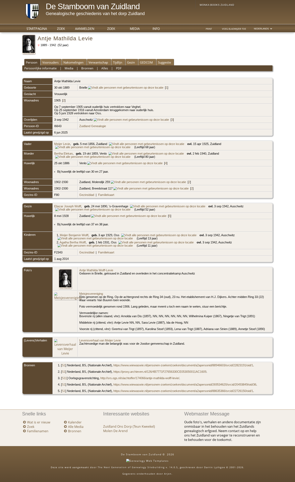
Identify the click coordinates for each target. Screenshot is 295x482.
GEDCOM (146, 62)
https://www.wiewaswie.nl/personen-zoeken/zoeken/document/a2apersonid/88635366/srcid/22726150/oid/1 (183, 391)
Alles (104, 68)
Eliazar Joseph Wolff (67, 206)
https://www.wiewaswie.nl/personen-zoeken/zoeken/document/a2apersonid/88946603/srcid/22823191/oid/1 (183, 365)
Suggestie (164, 62)
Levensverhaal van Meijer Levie (100, 340)
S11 (64, 378)
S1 (63, 365)
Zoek (111, 28)
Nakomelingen (73, 62)
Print (209, 28)
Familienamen (37, 431)
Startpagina (36, 28)
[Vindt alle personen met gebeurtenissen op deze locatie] (125, 87)
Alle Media (75, 426)
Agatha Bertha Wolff (73, 242)
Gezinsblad (86, 194)
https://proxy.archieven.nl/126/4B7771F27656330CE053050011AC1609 (159, 371)
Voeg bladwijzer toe (234, 28)
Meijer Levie (62, 144)
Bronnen (87, 68)
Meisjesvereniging (91, 293)
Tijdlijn (117, 62)
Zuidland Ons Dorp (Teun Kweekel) (129, 426)
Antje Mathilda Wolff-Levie (96, 270)
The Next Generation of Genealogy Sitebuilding (131, 467)
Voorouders (50, 62)
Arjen (168, 473)
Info (156, 28)
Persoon (31, 62)
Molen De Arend (115, 431)
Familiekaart (106, 194)
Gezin (131, 62)
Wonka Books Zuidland (217, 5)
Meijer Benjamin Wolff (74, 235)
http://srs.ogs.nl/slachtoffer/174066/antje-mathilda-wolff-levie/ (139, 378)
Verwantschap (98, 62)
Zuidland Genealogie (92, 126)
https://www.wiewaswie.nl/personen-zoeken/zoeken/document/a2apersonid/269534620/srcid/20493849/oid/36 (184, 384)
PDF (119, 68)
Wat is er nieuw (38, 422)
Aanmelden (84, 28)
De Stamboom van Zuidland (93, 6)
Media (135, 28)
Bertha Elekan (63, 153)
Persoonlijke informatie (40, 68)
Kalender (75, 422)
